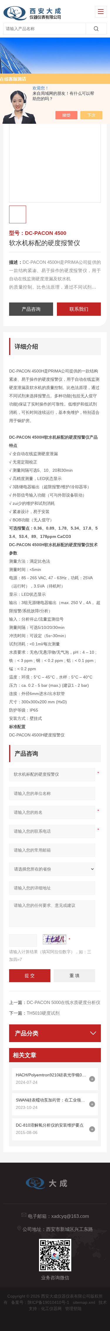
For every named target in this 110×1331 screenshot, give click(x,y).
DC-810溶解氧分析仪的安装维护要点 (50, 1125)
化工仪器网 (51, 1308)
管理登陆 (73, 1308)
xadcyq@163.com (70, 1216)
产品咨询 (31, 309)
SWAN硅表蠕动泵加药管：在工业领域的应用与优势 (51, 1100)
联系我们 (79, 309)
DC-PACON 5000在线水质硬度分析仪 (63, 1002)
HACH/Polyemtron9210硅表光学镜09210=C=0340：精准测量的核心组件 (51, 1075)
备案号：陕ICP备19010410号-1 (40, 1302)
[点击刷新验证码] (54, 939)
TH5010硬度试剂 (43, 1013)
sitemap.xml (84, 1302)
